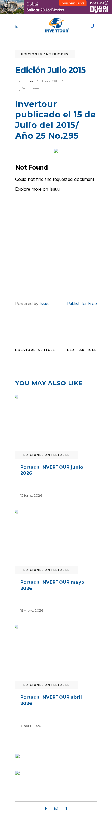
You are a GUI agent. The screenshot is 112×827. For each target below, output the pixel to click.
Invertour (27, 81)
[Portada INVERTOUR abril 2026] (56, 655)
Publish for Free (82, 303)
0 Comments (30, 88)
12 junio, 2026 (31, 495)
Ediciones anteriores (45, 54)
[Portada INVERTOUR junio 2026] (56, 425)
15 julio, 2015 (50, 81)
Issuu (44, 303)
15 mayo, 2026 (31, 610)
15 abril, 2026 (30, 726)
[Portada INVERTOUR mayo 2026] (56, 540)
